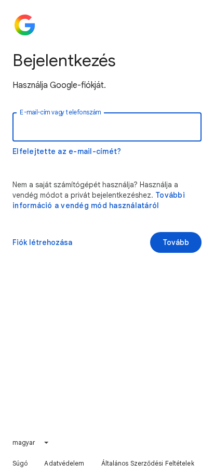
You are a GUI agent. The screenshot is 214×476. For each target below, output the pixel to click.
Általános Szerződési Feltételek (147, 463)
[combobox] (31, 442)
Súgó (20, 463)
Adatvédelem (64, 463)
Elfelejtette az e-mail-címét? (66, 151)
